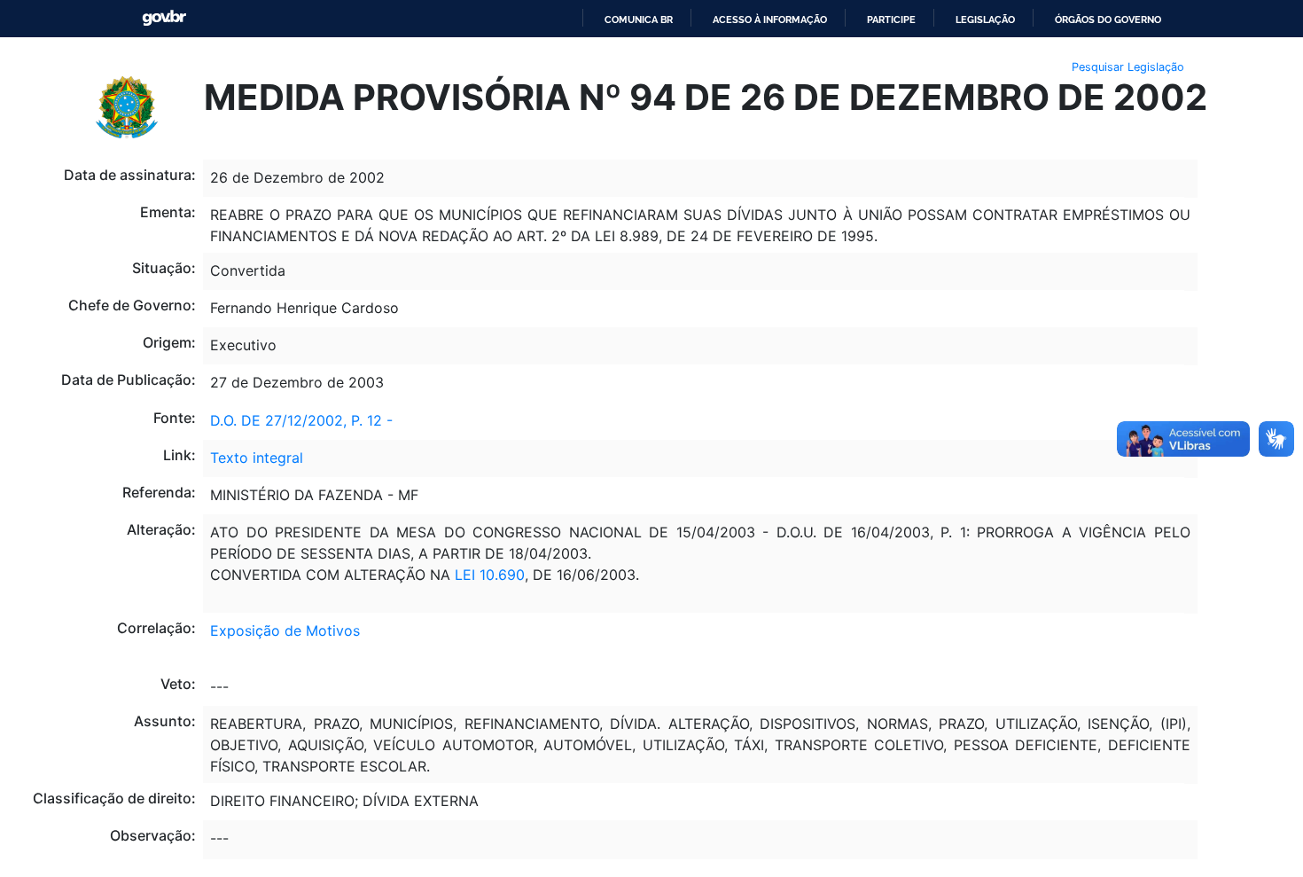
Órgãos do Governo (1108, 19)
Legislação (985, 19)
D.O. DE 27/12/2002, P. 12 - (301, 420)
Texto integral (256, 457)
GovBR (164, 18)
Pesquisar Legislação (1128, 67)
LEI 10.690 (490, 574)
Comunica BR (639, 19)
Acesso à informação (770, 19)
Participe (891, 19)
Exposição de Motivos (285, 630)
